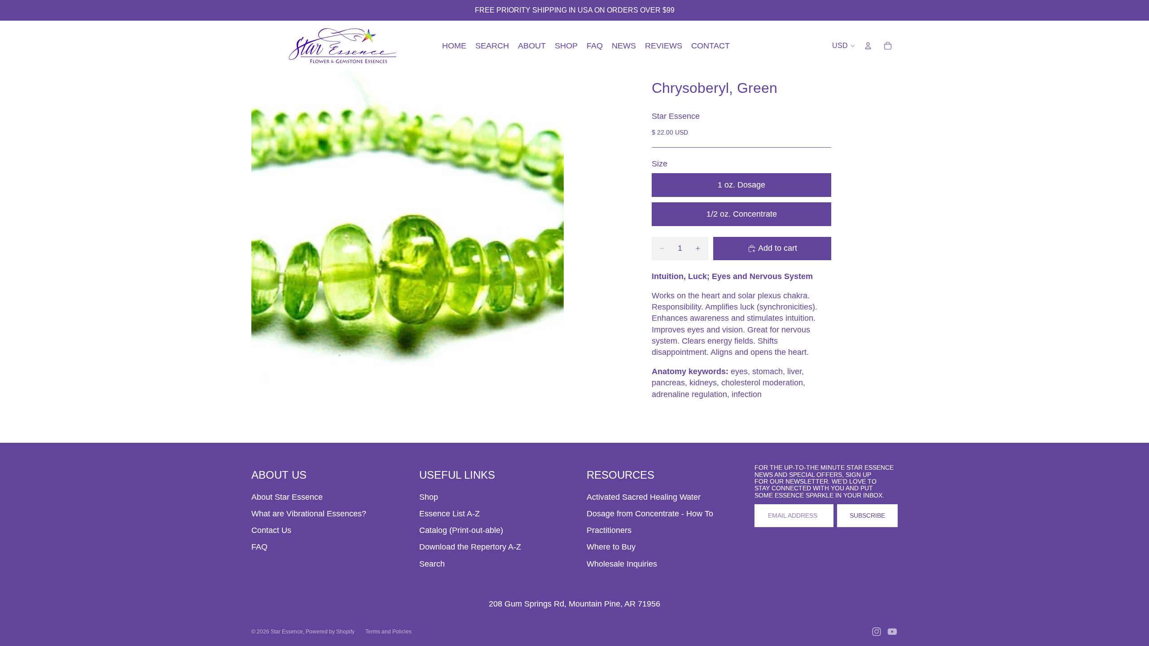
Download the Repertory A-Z (470, 546)
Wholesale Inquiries (622, 563)
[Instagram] (876, 631)
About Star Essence (287, 497)
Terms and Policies (388, 632)
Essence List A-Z (449, 513)
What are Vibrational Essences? (308, 513)
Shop (428, 497)
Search (432, 563)
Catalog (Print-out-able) (461, 530)
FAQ (259, 546)
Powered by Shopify (330, 632)
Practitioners (609, 530)
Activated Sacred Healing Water (644, 497)
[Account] (868, 46)
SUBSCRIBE (867, 515)
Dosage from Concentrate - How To (650, 513)
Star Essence (287, 632)
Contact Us (271, 530)
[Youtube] (892, 631)
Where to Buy (611, 546)
